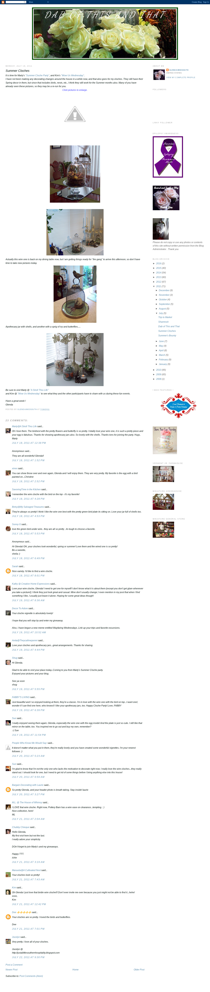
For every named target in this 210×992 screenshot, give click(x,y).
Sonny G (16, 524)
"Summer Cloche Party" (37, 75)
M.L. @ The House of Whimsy (27, 802)
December (164, 290)
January (163, 364)
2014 (159, 272)
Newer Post (11, 969)
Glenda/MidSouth (179, 70)
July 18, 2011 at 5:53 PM (28, 533)
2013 (159, 277)
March (162, 355)
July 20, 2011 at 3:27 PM (28, 794)
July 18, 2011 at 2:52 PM (28, 481)
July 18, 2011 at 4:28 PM (28, 499)
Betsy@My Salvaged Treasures (28, 507)
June (161, 341)
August (163, 308)
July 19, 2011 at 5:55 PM (28, 689)
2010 (159, 370)
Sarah (15, 566)
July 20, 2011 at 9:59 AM (28, 777)
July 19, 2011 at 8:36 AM (28, 600)
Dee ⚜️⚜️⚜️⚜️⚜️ (21, 912)
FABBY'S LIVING (21, 697)
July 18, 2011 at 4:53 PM (28, 516)
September (165, 304)
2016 (159, 263)
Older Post (139, 969)
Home (75, 969)
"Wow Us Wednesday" (72, 75)
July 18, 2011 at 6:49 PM (28, 558)
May (161, 346)
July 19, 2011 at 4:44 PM (28, 650)
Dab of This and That (105, 15)
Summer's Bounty (167, 335)
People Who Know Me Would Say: (29, 743)
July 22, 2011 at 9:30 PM (28, 957)
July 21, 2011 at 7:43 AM (28, 879)
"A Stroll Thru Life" (39, 390)
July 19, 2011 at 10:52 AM (29, 632)
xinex (14, 468)
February (164, 359)
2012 (159, 282)
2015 (159, 268)
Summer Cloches (167, 331)
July (161, 313)
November (164, 295)
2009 (159, 374)
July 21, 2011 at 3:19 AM (28, 862)
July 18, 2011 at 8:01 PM (28, 575)
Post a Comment (14, 965)
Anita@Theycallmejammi (25, 640)
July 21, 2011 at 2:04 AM (28, 819)
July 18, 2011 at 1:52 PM (28, 460)
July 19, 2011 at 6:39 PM (28, 710)
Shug (14, 658)
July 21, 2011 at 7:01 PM (28, 929)
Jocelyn (16, 937)
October (163, 299)
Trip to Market (165, 317)
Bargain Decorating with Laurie (27, 785)
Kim (14, 887)
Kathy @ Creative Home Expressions (31, 584)
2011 (159, 286)
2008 (159, 379)
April (161, 350)
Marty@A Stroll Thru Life (24, 426)
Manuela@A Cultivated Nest (26, 870)
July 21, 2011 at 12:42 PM (29, 904)
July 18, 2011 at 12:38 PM (29, 443)
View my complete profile (180, 78)
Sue (14, 718)
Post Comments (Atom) (31, 976)
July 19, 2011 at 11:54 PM (29, 735)
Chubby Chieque (20, 827)
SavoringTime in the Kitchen (26, 489)
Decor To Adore (20, 608)
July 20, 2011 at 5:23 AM (28, 756)
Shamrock (163, 322)
